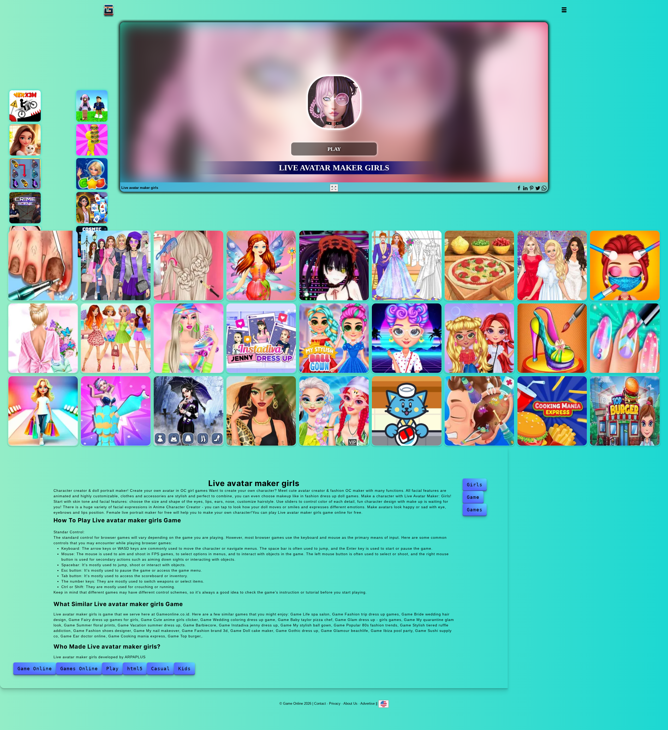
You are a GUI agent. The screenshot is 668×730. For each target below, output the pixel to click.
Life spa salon (43, 265)
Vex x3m (25, 106)
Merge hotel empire (25, 139)
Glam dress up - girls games (552, 265)
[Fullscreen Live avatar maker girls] (334, 188)
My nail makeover (624, 338)
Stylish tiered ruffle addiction (479, 338)
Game (473, 497)
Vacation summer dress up (115, 338)
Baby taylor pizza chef (479, 265)
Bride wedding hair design (188, 265)
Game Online (125, 10)
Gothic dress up (188, 411)
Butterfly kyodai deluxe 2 (25, 173)
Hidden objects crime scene (25, 207)
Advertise (367, 703)
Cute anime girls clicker (334, 265)
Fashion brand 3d (43, 411)
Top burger (624, 411)
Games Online (79, 668)
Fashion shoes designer (552, 338)
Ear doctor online (479, 411)
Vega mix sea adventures (92, 173)
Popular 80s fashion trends (406, 338)
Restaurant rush (92, 139)
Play (112, 668)
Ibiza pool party (334, 411)
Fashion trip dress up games (115, 265)
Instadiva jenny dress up (261, 338)
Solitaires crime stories (92, 207)
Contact (320, 703)
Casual (160, 668)
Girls (474, 484)
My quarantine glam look (624, 265)
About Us (350, 703)
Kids (184, 668)
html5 (135, 668)
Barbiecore (188, 338)
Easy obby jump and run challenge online (92, 106)
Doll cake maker (115, 411)
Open (564, 10)
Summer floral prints (43, 338)
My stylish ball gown (334, 338)
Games (474, 509)
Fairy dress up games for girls (261, 265)
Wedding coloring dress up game (406, 265)
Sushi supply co (406, 411)
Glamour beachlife (261, 411)
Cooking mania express (552, 411)
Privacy (335, 703)
